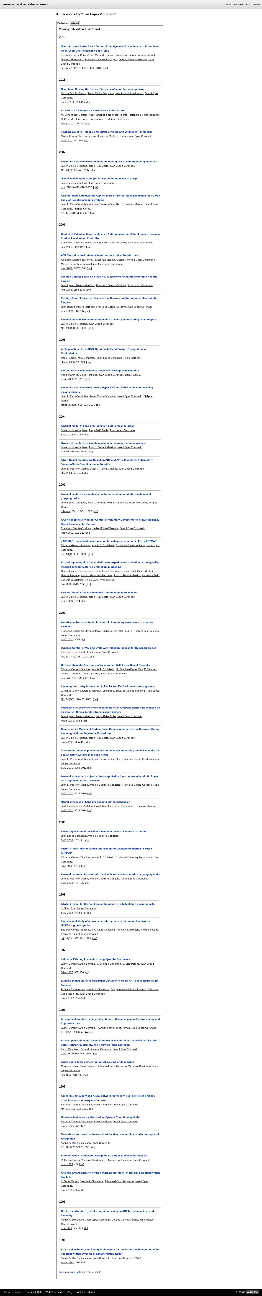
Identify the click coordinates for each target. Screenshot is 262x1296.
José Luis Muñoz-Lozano (129, 93)
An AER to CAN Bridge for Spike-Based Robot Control (93, 110)
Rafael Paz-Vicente (104, 259)
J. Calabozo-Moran (132, 204)
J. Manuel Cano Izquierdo (130, 545)
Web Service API (54, 1292)
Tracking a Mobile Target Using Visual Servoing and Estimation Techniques (107, 131)
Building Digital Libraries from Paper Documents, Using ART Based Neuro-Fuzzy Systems (109, 982)
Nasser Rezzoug (70, 575)
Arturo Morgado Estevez (101, 55)
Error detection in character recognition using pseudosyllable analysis (104, 1155)
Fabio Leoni (129, 571)
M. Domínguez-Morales (74, 114)
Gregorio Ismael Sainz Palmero (128, 989)
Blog (69, 1292)
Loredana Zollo (150, 575)
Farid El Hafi (86, 652)
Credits (30, 1292)
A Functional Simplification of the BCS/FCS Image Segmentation (100, 370)
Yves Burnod (107, 579)
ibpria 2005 (67, 379)
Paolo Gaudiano (70, 1049)
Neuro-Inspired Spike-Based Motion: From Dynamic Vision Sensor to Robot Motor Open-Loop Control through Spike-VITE (110, 48)
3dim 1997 (67, 972)
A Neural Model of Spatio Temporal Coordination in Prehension (99, 592)
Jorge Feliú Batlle (98, 165)
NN (63, 170)
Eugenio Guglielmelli (72, 579)
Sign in (248, 4)
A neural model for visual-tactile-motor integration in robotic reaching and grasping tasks (106, 496)
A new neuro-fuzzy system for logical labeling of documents (97, 1061)
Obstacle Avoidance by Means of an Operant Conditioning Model (100, 1117)
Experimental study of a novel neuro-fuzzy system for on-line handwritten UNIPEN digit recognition (106, 923)
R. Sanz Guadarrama (73, 989)
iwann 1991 (67, 1262)
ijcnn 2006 (67, 268)
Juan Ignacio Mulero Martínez (109, 242)
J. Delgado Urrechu (108, 963)
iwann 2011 (67, 123)
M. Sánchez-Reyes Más (129, 669)
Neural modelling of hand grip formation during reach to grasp (99, 178)
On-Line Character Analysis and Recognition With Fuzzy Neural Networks (105, 665)
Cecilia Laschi (68, 571)
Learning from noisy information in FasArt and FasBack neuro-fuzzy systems (108, 686)
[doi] (105, 68)
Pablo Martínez (132, 357)
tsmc (63, 1053)
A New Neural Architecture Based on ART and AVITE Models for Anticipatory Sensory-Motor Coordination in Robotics (107, 462)
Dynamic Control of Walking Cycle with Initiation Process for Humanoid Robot (108, 647)
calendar (33, 4)
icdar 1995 (67, 1164)
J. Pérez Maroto (70, 1181)
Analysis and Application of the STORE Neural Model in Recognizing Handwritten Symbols (110, 1174)
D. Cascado (67, 119)
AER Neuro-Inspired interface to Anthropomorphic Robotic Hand (100, 255)
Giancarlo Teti (145, 571)
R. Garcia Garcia (70, 1160)
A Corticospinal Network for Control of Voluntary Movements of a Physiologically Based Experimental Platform (110, 521)
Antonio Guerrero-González (104, 204)
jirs (62, 212)
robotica (65, 404)
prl (62, 938)
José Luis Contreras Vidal (75, 806)
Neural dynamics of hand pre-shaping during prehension (95, 801)
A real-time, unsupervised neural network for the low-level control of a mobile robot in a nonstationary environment (108, 1097)
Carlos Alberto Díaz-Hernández (78, 136)
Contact (18, 1292)
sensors (65, 68)
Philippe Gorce (82, 208)
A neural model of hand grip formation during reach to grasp (97, 425)
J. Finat (65, 908)
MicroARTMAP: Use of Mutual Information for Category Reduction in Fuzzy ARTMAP (106, 850)
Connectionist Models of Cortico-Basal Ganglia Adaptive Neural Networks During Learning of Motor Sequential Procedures (110, 731)
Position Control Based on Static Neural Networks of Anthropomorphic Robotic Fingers (109, 278)
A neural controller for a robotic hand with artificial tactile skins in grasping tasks (110, 874)
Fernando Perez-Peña (73, 55)
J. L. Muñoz (108, 119)
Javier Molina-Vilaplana (101, 93)
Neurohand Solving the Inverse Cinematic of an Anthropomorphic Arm (103, 89)
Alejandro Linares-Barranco (131, 55)
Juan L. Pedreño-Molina (74, 204)
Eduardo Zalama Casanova (96, 1049)
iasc (63, 678)
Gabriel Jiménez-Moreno (133, 59)
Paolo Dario (92, 579)
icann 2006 (67, 311)
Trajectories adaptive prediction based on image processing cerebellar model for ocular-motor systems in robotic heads (110, 752)
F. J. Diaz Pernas (129, 963)
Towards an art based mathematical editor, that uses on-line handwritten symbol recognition (110, 1136)
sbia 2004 (66, 472)
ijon (63, 187)
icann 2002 (67, 532)
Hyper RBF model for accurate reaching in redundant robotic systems (103, 443)
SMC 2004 (67, 434)
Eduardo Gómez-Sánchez (75, 545)
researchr (8, 4)
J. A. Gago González (103, 929)
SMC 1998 (67, 912)
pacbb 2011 (67, 102)
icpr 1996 (66, 1074)
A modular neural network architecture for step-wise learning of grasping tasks (109, 161)
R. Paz (123, 114)
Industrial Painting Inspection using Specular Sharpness (95, 959)
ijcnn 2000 (67, 865)
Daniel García (68, 357)
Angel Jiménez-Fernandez (104, 114)
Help (39, 1292)
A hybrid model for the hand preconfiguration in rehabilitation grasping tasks (108, 903)
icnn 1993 (66, 1228)
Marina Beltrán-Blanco (73, 93)
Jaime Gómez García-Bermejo (78, 963)
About (7, 1292)
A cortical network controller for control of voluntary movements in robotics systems (107, 624)
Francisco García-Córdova (76, 242)
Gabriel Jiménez (125, 259)
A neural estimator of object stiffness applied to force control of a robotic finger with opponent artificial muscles (109, 778)
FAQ (78, 1292)
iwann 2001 (67, 720)
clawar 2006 (68, 362)
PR (62, 1147)
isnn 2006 (66, 247)
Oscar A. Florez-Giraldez (103, 468)
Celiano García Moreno (125, 1219)
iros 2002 (66, 584)
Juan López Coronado (88, 119)
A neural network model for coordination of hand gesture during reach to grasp (109, 319)
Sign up (257, 4)
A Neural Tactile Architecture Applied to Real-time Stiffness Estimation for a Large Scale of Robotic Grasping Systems (110, 197)
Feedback (89, 1292)
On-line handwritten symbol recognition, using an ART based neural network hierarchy (108, 1213)
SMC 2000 (67, 840)
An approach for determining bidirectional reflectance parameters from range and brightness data (110, 1021)
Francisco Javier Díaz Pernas (113, 1027)
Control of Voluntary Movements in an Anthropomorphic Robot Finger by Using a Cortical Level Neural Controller (110, 236)
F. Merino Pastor (115, 1160)
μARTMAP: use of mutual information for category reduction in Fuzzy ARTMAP (108, 541)
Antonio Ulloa (98, 806)
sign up (74, 1271)
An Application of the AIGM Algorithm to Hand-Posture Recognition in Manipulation (103, 351)
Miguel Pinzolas (87, 357)
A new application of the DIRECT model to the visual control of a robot (104, 831)
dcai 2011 (66, 140)
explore (21, 4)
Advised (75, 23)
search (44, 4)
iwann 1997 (67, 998)
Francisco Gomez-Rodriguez (101, 59)
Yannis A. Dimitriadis (103, 545)
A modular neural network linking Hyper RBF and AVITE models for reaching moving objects (107, 389)
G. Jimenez (123, 119)
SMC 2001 (67, 639)
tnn (63, 554)
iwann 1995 (67, 1125)
